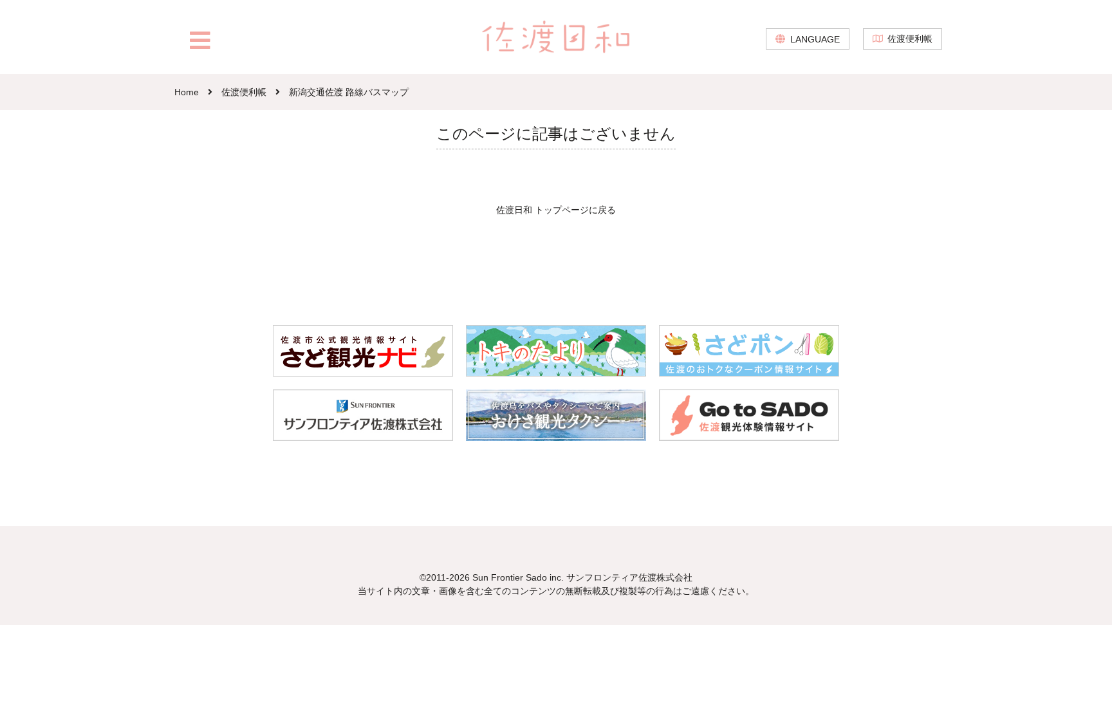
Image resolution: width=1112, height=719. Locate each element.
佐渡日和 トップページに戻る (556, 210)
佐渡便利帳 (909, 38)
